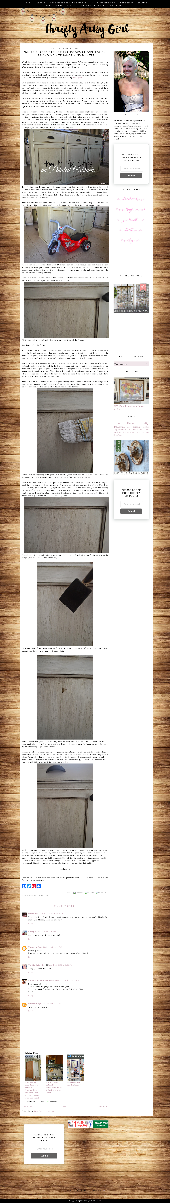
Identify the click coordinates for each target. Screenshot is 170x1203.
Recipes (71, 5)
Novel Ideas (139, 429)
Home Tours (118, 435)
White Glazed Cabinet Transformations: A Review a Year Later (54, 1087)
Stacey (31, 931)
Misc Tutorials (134, 426)
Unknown (32, 946)
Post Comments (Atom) (44, 1111)
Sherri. (98, 1200)
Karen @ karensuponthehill (41, 980)
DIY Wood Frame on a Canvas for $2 (129, 407)
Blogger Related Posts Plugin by (36, 1101)
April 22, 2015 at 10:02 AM (47, 931)
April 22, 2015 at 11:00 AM (50, 947)
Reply (30, 923)
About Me (40, 3)
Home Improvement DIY (38, 895)
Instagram (77, 77)
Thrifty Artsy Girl (36, 965)
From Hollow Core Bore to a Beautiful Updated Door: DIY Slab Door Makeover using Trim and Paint (32, 1090)
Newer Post (28, 1106)
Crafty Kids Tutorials (139, 432)
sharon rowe (33, 913)
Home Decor (126, 3)
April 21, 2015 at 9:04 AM (52, 913)
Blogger (105, 1190)
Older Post (102, 1106)
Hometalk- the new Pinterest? (74, 1083)
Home (28, 3)
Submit (131, 175)
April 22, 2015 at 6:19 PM (60, 965)
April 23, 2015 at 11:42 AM (67, 980)
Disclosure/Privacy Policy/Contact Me (101, 5)
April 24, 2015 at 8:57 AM (49, 1003)
